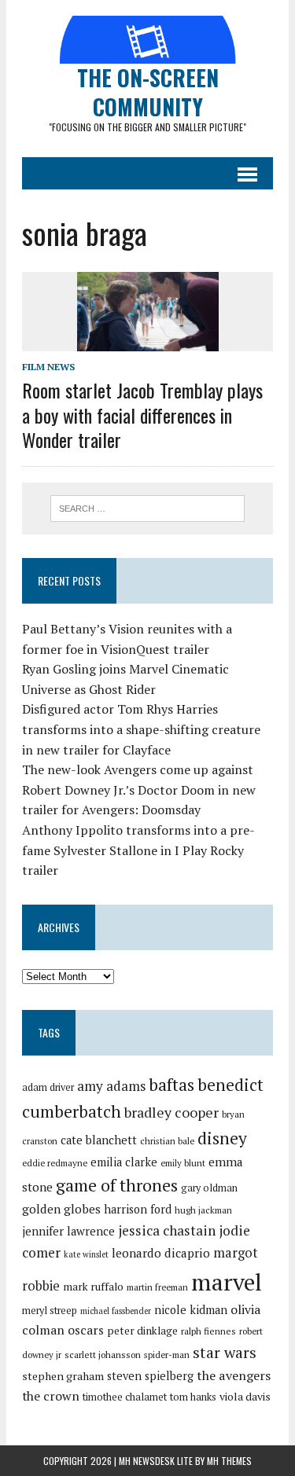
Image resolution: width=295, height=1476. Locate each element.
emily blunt (182, 1163)
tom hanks (193, 1397)
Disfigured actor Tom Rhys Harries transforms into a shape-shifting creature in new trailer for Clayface (141, 729)
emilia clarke (123, 1162)
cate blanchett (99, 1140)
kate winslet (86, 1254)
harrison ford (137, 1209)
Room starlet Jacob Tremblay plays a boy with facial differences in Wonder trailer (142, 414)
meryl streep (49, 1310)
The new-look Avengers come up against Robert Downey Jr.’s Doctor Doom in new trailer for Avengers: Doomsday (139, 789)
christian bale (167, 1141)
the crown (50, 1395)
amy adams (111, 1086)
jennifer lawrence (68, 1231)
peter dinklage (142, 1331)
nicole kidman (190, 1309)
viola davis (245, 1396)
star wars (224, 1352)
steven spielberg (150, 1375)
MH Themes (229, 1460)
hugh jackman (203, 1210)
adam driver (48, 1087)
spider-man (167, 1354)
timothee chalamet (125, 1397)
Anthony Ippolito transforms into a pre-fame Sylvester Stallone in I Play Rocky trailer (138, 850)
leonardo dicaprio (161, 1253)
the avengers (234, 1375)
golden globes (61, 1209)
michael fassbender (115, 1310)
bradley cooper (171, 1112)
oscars (86, 1329)
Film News (48, 367)
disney (222, 1138)
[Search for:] (147, 507)
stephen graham (63, 1375)
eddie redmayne (54, 1163)
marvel (226, 1282)
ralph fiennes (208, 1331)
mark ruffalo (93, 1287)
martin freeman (157, 1287)
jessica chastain (167, 1230)
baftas (171, 1085)
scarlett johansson (103, 1354)
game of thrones (117, 1184)
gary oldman (209, 1188)
